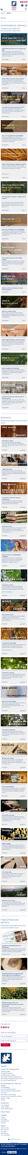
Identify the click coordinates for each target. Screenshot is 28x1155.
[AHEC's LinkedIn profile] (26, 2)
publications (5, 1121)
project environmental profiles (11, 1096)
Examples (5, 1103)
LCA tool (4, 1093)
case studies (5, 1107)
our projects (5, 1105)
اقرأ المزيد (22, 450)
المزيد (23, 954)
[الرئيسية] (6, 1058)
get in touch (5, 1130)
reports (3, 1123)
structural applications (8, 1080)
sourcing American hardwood (11, 1077)
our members (5, 1135)
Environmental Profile (11, 1084)
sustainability (5, 1087)
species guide (5, 1071)
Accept (3, 1152)
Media (8, 13)
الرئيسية (3, 13)
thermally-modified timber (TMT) (12, 1078)
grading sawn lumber (8, 1075)
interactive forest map (8, 1094)
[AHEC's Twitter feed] (1, 1027)
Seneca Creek (5, 1098)
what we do (5, 1128)
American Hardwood (10, 1069)
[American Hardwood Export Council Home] (14, 6)
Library (4, 1115)
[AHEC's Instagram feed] (23, 2)
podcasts (4, 1119)
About (3, 1126)
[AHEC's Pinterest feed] (25, 2)
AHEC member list (15, 1139)
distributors (4, 1133)
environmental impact (8, 1089)
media (3, 1100)
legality (3, 1085)
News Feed (5, 1112)
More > (24, 59)
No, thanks (12, 1152)
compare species (7, 1073)
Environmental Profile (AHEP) (11, 1091)
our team (4, 1131)
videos (3, 1117)
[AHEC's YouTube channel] (21, 2)
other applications (7, 1109)
